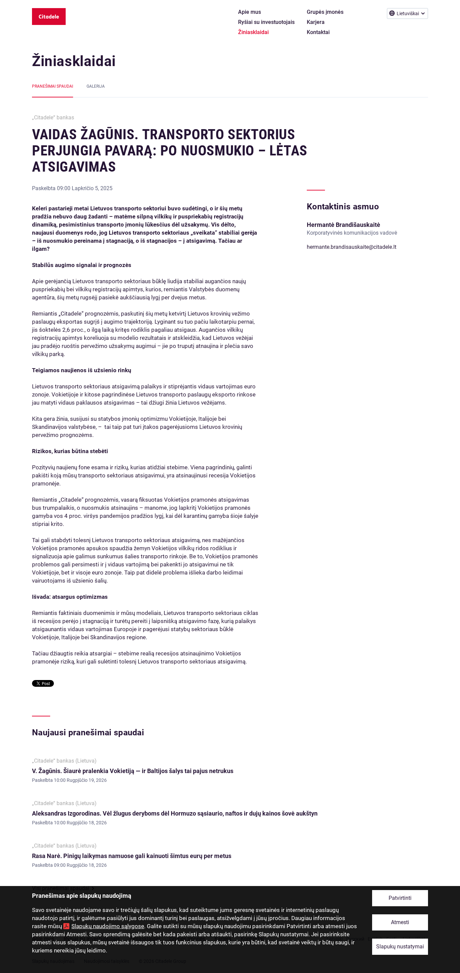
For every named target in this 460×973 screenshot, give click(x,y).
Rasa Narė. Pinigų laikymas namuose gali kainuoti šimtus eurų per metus (131, 855)
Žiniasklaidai (74, 61)
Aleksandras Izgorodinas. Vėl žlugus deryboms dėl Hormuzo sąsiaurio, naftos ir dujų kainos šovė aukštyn (175, 813)
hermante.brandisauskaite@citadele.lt (351, 247)
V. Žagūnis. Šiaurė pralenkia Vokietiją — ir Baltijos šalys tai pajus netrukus (132, 770)
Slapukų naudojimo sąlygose (107, 926)
